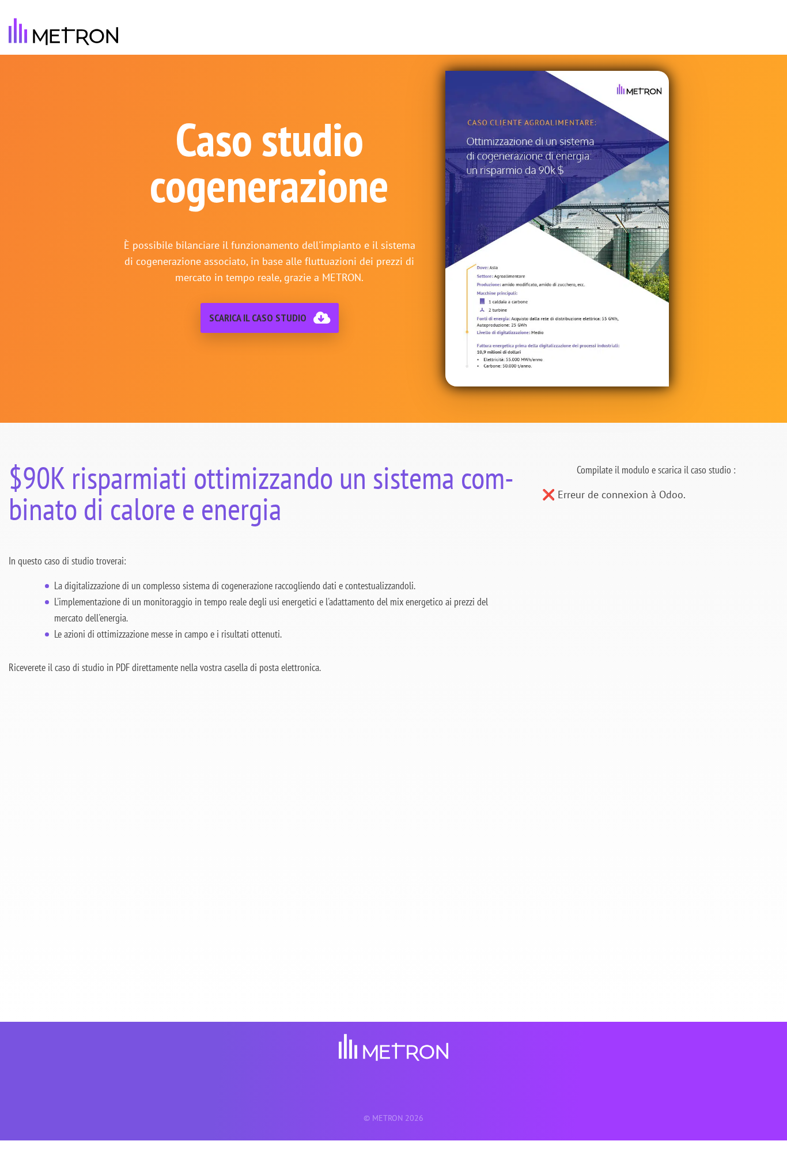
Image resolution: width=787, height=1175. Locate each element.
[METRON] (63, 31)
